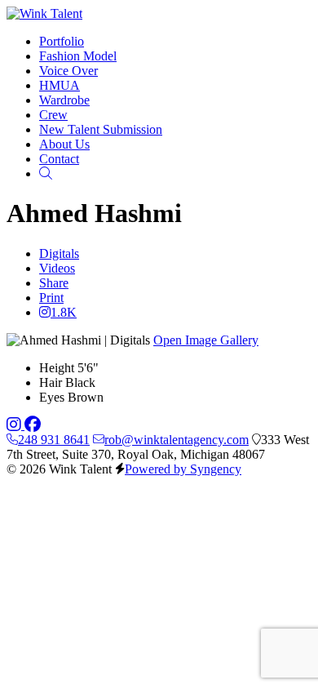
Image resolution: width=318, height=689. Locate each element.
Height (56, 368)
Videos (57, 268)
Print (51, 297)
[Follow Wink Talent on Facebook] (32, 425)
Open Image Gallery (205, 340)
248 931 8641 (54, 440)
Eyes (51, 397)
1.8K (64, 312)
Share (53, 283)
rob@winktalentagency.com (176, 440)
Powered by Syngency (183, 469)
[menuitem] (61, 41)
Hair (50, 382)
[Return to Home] (44, 13)
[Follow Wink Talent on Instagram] (15, 425)
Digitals (59, 253)
